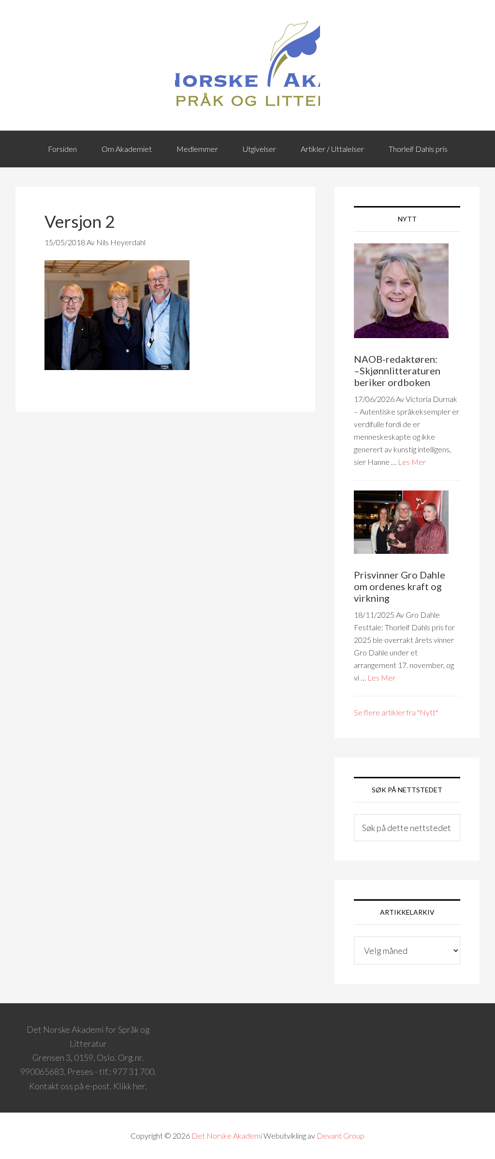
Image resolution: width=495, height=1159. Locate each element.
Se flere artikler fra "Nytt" (396, 712)
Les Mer (412, 461)
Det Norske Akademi (226, 1135)
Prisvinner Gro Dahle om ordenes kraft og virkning (399, 586)
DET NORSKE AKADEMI (247, 65)
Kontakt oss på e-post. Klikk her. (88, 1086)
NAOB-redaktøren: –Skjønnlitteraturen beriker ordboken (397, 370)
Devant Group (340, 1135)
